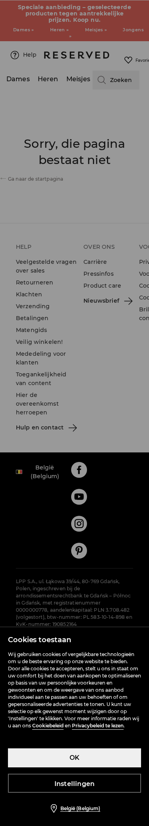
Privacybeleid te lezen (98, 726)
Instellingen (74, 784)
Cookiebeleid (48, 726)
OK (74, 757)
